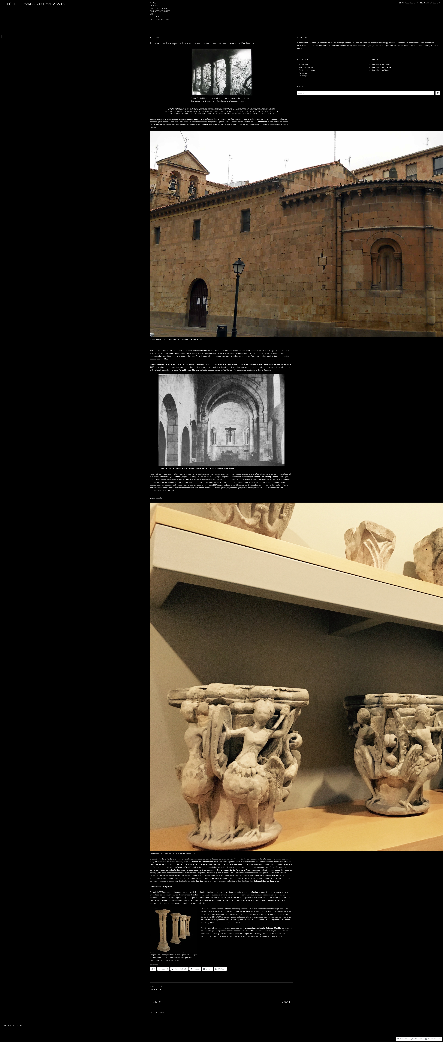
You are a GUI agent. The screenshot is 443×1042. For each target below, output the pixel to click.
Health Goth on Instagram (381, 67)
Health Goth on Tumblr (380, 64)
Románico (303, 73)
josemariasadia (156, 986)
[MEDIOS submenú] (157, 2)
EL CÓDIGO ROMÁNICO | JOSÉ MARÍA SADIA (34, 4)
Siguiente (286, 1002)
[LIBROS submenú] (157, 5)
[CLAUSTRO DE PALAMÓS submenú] (171, 11)
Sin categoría (155, 989)
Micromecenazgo (306, 67)
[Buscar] (438, 93)
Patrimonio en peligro (307, 70)
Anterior (157, 1002)
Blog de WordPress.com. (12, 1025)
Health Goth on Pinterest (381, 70)
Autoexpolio (303, 64)
